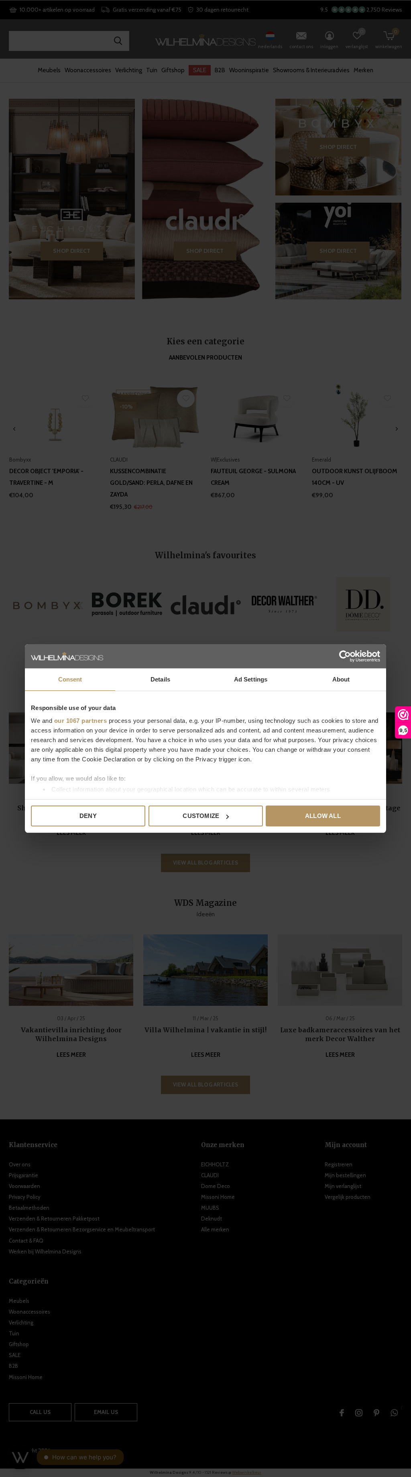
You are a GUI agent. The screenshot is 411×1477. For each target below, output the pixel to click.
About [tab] (341, 679)
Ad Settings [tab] (250, 679)
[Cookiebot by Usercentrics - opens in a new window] (345, 656)
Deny (88, 815)
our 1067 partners (80, 720)
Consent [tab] (70, 679)
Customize (201, 815)
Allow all (323, 815)
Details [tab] (160, 679)
